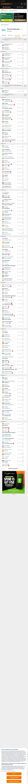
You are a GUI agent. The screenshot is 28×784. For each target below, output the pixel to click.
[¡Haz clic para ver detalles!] (13, 45)
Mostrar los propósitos (14, 781)
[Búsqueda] (22, 4)
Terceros (22, 761)
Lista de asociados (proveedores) (8, 771)
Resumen (4, 35)
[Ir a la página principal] (7, 4)
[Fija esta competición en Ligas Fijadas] (21, 29)
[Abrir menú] (25, 4)
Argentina (6, 24)
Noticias (10, 35)
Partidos (24, 35)
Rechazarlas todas (14, 777)
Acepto (14, 773)
